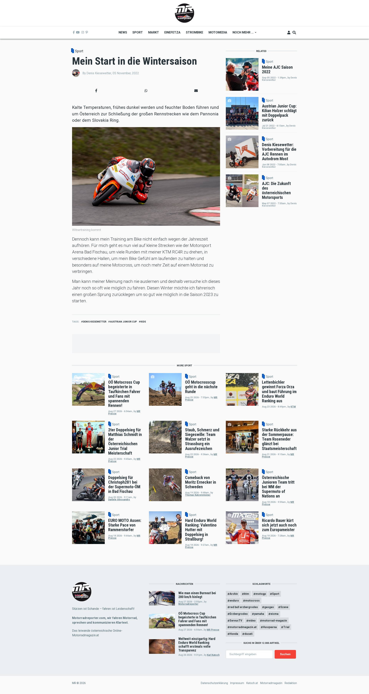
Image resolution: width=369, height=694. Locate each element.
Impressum (237, 683)
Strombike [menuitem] (194, 32)
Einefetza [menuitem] (172, 32)
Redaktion (291, 683)
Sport (79, 51)
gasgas (269, 607)
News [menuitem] (123, 32)
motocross (252, 600)
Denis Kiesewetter (94, 321)
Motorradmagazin (271, 683)
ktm (246, 593)
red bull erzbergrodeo (244, 607)
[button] (96, 90)
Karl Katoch (213, 655)
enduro (234, 600)
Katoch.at (252, 683)
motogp (261, 593)
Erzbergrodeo (239, 613)
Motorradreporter (188, 604)
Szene (284, 607)
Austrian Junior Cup (123, 321)
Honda (234, 633)
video (252, 620)
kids (143, 321)
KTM (293, 406)
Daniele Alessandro (119, 499)
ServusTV (236, 620)
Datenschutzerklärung (214, 683)
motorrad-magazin (274, 620)
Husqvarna (270, 627)
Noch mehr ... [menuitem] (241, 34)
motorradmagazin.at (243, 627)
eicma (274, 613)
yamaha (259, 613)
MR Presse (213, 629)
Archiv (234, 593)
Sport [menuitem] (137, 32)
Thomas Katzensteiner (197, 495)
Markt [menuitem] (153, 32)
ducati (248, 633)
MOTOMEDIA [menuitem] (218, 32)
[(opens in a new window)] (74, 32)
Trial (286, 627)
